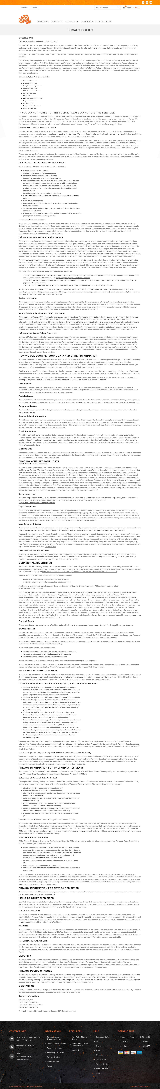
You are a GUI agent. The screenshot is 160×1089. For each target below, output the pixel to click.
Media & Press (78, 1050)
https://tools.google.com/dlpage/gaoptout (37, 503)
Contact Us (66, 1011)
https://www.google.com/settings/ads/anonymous (51, 582)
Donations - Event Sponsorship (80, 1045)
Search (99, 1073)
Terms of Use (50, 547)
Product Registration (56, 1044)
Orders (99, 1046)
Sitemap (99, 1055)
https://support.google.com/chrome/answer (73, 278)
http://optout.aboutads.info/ (31, 589)
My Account (78, 635)
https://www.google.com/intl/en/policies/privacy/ (44, 500)
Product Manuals (54, 1048)
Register (24, 7)
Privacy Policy (53, 1057)
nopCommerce (145, 1086)
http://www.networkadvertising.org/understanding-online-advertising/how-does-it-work (79, 572)
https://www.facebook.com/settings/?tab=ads (51, 579)
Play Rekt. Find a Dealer (79, 1038)
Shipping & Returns (55, 1053)
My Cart (99, 1051)
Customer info (102, 1037)
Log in (34, 7)
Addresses (101, 1042)
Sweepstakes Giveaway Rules (54, 1038)
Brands (50, 1066)
